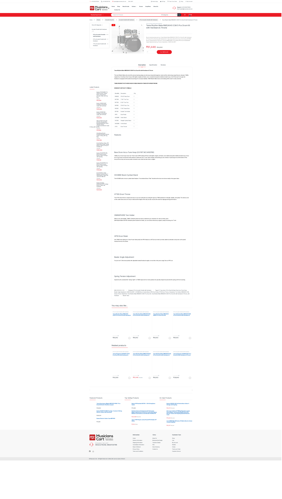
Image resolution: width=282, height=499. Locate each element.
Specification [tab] (153, 69)
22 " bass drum (161, 423)
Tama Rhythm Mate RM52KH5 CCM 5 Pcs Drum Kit (139, 427)
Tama (127, 429)
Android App (155, 1)
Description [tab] (142, 69)
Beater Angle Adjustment (120, 425)
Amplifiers (148, 6)
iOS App (163, 1)
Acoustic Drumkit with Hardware (126, 19)
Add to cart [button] (149, 482)
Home (113, 6)
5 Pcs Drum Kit (169, 423)
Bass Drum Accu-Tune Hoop (180, 423)
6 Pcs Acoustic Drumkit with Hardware (100, 40)
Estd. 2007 (130, 1)
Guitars (134, 6)
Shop (182, 1)
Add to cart (165, 60)
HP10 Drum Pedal (154, 425)
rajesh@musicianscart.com (120, 1)
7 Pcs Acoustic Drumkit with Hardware (100, 44)
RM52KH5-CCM (185, 425)
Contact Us (117, 9)
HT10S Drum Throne (164, 425)
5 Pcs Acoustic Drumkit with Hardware (148, 19)
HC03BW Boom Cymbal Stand (142, 425)
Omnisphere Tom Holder (175, 425)
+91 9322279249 (95, 1)
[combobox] (136, 14)
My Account (189, 1)
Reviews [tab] (163, 69)
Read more (129, 457)
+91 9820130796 (106, 1)
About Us (155, 6)
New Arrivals (126, 6)
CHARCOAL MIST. (131, 425)
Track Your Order (173, 1)
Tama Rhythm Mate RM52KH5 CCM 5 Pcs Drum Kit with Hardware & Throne (169, 427)
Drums (141, 6)
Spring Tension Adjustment (120, 427)
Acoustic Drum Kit (109, 19)
